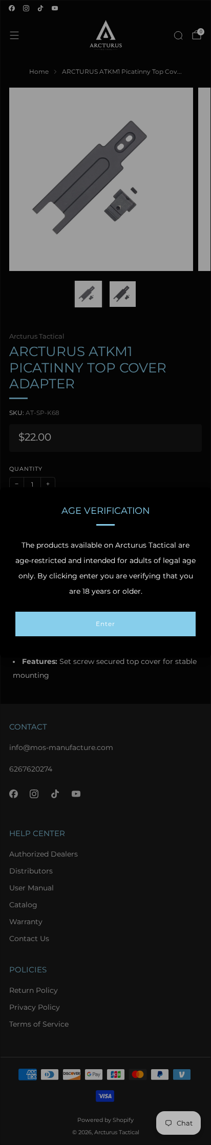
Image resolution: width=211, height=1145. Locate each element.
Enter (105, 624)
